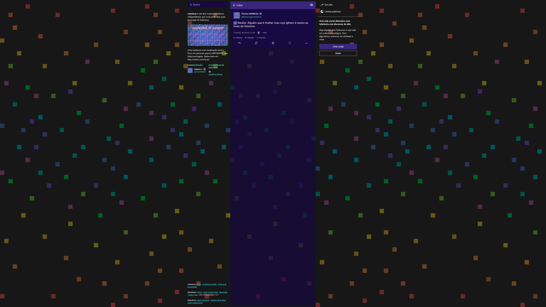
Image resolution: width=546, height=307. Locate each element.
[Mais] (306, 43)
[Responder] (239, 43)
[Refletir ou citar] (256, 43)
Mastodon (223, 292)
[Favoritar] (273, 43)
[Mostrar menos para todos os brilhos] (312, 5)
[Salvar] (289, 43)
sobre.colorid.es (203, 300)
